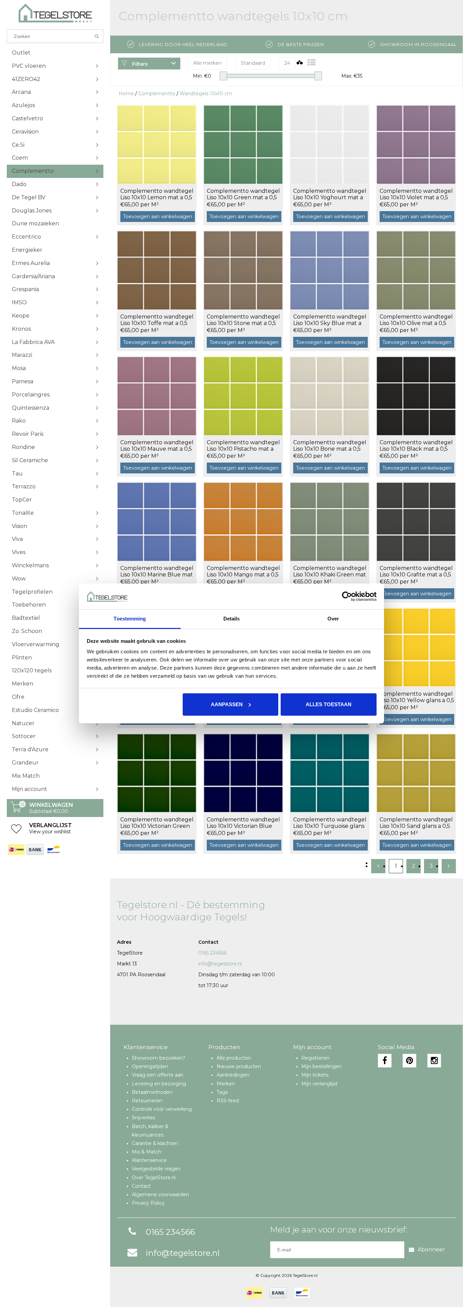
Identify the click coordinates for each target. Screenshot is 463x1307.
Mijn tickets (314, 1075)
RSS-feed (228, 1101)
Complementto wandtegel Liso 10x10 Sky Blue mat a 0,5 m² (329, 320)
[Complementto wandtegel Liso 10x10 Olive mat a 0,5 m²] (416, 270)
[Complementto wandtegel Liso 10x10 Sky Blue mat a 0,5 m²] (329, 270)
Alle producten (234, 1058)
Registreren (315, 1058)
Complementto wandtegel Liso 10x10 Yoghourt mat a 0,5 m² (329, 194)
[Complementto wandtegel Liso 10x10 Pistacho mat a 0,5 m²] (243, 395)
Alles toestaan (328, 704)
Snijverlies (143, 1118)
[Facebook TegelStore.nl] (384, 1060)
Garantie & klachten (155, 1143)
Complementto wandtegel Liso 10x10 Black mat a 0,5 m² (416, 446)
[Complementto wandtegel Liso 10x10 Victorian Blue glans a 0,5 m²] (243, 773)
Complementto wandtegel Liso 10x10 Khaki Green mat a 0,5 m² (329, 571)
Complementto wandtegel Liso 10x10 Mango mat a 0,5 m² (243, 571)
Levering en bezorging (159, 1084)
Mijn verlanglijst (319, 1084)
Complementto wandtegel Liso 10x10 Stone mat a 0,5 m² (243, 320)
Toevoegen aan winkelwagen (157, 216)
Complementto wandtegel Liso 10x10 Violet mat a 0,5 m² (416, 194)
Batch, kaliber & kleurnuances (150, 1130)
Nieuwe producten (239, 1066)
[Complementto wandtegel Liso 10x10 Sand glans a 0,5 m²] (416, 773)
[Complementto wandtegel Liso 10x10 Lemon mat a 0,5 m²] (157, 144)
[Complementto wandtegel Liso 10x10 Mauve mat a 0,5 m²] (157, 395)
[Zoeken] (96, 36)
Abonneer (431, 1249)
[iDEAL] (16, 849)
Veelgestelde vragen (156, 1169)
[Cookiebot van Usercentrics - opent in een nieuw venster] (347, 596)
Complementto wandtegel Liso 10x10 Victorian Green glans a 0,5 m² (157, 823)
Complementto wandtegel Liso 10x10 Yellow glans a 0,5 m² (417, 697)
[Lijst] (311, 62)
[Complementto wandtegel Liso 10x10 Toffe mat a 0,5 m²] (157, 270)
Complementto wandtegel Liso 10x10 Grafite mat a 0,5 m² (416, 571)
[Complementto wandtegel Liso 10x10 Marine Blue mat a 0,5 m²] (157, 521)
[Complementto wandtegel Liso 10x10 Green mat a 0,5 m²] (243, 144)
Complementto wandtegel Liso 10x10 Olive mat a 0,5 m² (416, 320)
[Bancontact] (53, 849)
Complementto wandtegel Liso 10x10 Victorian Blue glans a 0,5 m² (243, 823)
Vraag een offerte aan (157, 1075)
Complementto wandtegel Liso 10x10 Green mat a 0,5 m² (243, 194)
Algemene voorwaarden (160, 1194)
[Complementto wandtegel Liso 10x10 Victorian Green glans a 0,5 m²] (157, 773)
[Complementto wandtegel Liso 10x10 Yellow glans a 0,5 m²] (416, 647)
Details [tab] (231, 618)
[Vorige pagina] (378, 866)
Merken (226, 1084)
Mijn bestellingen (321, 1066)
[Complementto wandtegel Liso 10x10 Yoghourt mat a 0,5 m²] (329, 144)
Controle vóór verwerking (162, 1109)
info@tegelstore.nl (220, 964)
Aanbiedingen (233, 1075)
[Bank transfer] (34, 849)
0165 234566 (212, 953)
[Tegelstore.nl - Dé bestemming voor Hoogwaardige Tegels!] (55, 13)
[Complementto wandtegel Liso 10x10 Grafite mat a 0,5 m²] (416, 521)
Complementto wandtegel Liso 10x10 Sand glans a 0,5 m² (416, 823)
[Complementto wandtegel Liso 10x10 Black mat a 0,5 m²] (416, 395)
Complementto (156, 93)
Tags (222, 1092)
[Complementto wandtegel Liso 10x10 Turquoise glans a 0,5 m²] (329, 773)
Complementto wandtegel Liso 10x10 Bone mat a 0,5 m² (329, 446)
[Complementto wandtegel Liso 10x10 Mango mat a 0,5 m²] (243, 521)
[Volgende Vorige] (449, 866)
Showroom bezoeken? (158, 1058)
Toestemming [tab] (130, 618)
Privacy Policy (148, 1203)
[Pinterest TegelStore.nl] (409, 1060)
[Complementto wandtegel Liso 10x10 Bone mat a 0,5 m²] (329, 395)
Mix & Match (146, 1152)
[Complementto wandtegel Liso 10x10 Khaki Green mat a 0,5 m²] (329, 521)
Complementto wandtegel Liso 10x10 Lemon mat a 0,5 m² (157, 194)
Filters (139, 64)
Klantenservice (149, 1160)
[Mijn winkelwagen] (16, 811)
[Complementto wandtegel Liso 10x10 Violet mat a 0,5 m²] (416, 144)
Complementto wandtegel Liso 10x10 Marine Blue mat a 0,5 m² (157, 571)
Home (126, 93)
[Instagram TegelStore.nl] (434, 1060)
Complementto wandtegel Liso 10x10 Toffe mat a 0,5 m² (157, 320)
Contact (141, 1186)
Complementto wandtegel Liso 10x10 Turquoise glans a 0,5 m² (329, 823)
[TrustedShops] (320, 1292)
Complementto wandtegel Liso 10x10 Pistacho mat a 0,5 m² (243, 446)
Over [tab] (333, 618)
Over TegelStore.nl (154, 1178)
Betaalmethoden (152, 1092)
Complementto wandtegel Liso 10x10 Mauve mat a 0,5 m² (157, 446)
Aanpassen (227, 704)
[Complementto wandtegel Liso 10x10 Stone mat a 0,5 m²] (243, 270)
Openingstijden (150, 1066)
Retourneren (147, 1101)
